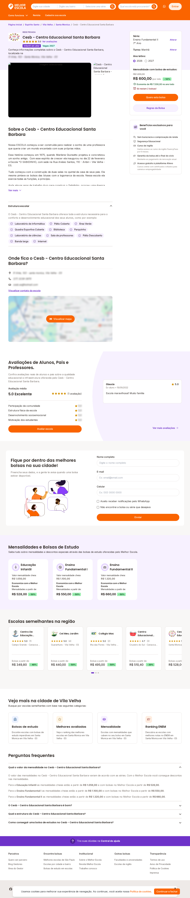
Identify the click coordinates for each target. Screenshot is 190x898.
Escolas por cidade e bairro (57, 864)
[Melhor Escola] (17, 6)
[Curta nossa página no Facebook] (10, 889)
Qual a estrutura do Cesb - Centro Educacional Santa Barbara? (47, 814)
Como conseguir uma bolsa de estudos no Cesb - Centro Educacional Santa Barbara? (61, 822)
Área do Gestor (15, 868)
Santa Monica (63, 24)
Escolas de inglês (123, 864)
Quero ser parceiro (17, 860)
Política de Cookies (159, 868)
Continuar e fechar (167, 891)
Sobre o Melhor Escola (90, 860)
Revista (36, 15)
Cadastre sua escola (55, 15)
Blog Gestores (15, 864)
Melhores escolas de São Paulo (59, 860)
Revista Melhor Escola (90, 864)
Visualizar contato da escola (24, 290)
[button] (95, 841)
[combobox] (44, 6)
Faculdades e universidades (128, 860)
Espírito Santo (32, 24)
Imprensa (154, 872)
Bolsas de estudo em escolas (58, 868)
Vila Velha (48, 24)
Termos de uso (157, 860)
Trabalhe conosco (88, 868)
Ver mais (13, 190)
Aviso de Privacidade (160, 864)
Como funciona (16, 15)
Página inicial (15, 24)
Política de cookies (140, 891)
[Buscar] (112, 6)
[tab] (92, 672)
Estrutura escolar (18, 206)
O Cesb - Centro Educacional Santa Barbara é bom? (40, 805)
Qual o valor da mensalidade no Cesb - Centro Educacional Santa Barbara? (54, 767)
